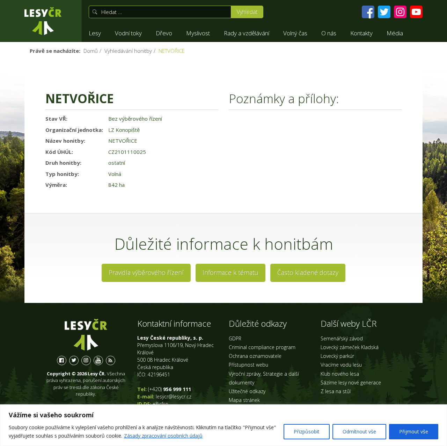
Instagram (86, 360)
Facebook (61, 360)
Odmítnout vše (359, 431)
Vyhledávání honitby (128, 50)
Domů (90, 50)
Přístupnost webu (248, 364)
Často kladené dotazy (307, 272)
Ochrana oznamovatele (255, 356)
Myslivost (198, 33)
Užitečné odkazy (247, 391)
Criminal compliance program (262, 347)
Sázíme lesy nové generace (351, 382)
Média (395, 33)
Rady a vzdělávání (246, 33)
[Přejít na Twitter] (384, 12)
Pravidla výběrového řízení (146, 272)
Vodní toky (128, 33)
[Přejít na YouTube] (416, 12)
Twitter (74, 360)
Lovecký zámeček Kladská (350, 347)
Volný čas (295, 33)
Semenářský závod (342, 338)
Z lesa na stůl (336, 391)
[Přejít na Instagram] (400, 12)
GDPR (235, 338)
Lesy (95, 33)
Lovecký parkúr (337, 356)
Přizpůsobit (307, 431)
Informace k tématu (230, 272)
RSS (110, 360)
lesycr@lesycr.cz (173, 396)
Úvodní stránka (42, 21)
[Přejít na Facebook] (368, 12)
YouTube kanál (98, 360)
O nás (328, 33)
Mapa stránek (244, 400)
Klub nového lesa (340, 373)
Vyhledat (247, 12)
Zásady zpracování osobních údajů (163, 435)
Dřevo (164, 33)
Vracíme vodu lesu (341, 364)
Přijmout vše (413, 431)
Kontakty (361, 33)
